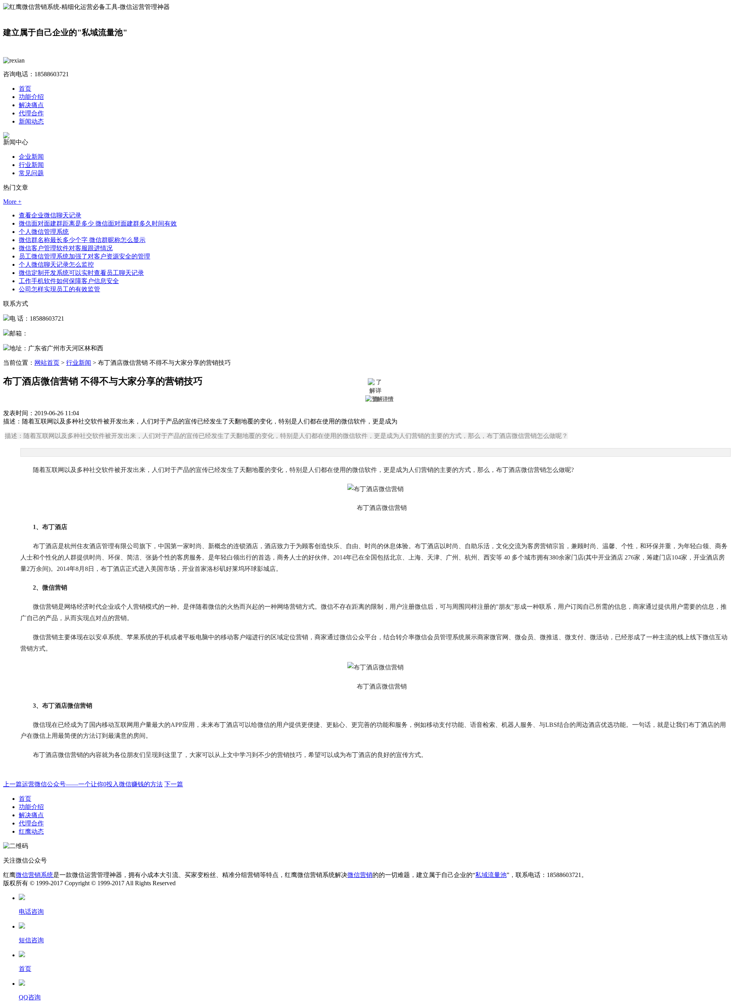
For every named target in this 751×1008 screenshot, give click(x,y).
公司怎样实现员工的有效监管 (59, 289)
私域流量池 (491, 875)
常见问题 (31, 173)
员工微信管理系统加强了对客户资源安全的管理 (84, 256)
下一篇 (173, 784)
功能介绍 (31, 96)
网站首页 (46, 362)
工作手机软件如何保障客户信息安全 (69, 281)
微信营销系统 (34, 875)
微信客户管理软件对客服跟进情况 (66, 248)
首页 (25, 88)
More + (12, 201)
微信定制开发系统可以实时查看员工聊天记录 (81, 272)
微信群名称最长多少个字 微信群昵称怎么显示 (82, 240)
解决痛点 (31, 105)
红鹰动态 (31, 831)
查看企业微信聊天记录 (50, 215)
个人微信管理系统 (44, 231)
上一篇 (83, 784)
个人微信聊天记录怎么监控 (56, 264)
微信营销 (359, 875)
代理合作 (31, 113)
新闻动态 (31, 121)
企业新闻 (31, 156)
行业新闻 (31, 164)
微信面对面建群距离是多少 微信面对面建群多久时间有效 (98, 223)
